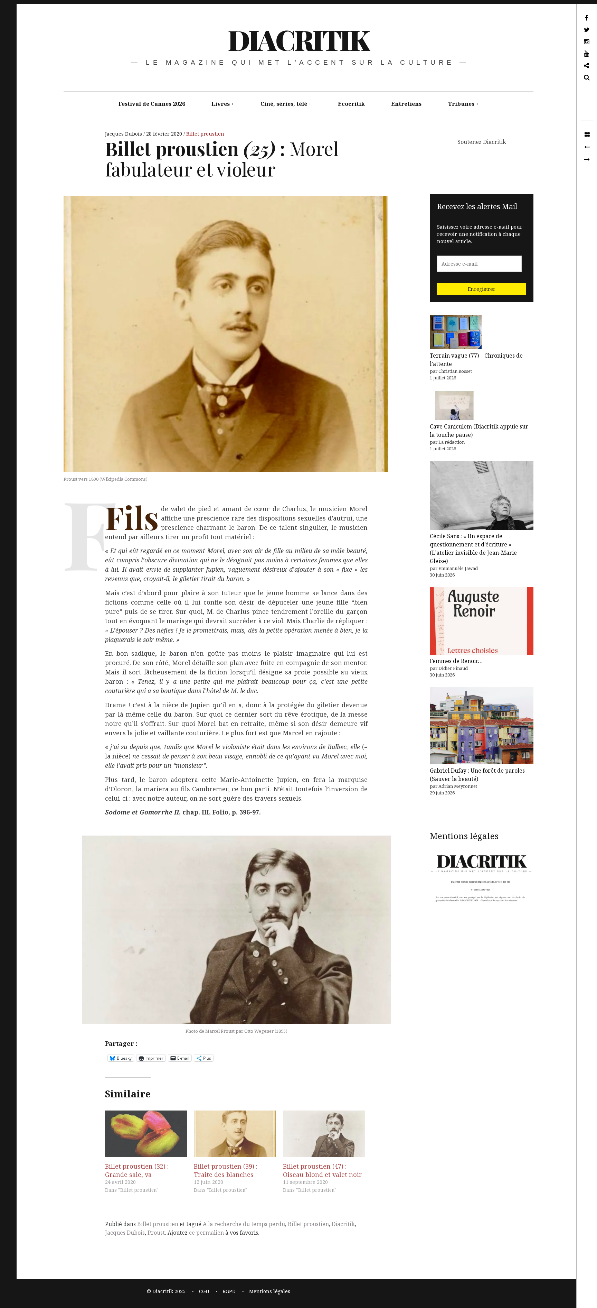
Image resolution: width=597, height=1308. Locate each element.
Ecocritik (351, 104)
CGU (204, 1291)
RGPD (229, 1291)
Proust (156, 1232)
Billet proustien (205, 133)
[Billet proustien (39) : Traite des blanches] (235, 1134)
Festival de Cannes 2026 (152, 104)
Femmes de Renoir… (456, 661)
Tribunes (461, 104)
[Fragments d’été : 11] (587, 160)
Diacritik (343, 1224)
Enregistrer (481, 289)
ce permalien (206, 1232)
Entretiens (406, 104)
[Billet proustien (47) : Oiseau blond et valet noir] (324, 1134)
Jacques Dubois (124, 133)
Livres (220, 104)
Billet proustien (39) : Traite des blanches (225, 1170)
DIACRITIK (298, 39)
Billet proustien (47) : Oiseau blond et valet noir (322, 1170)
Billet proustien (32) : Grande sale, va (137, 1170)
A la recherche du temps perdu (244, 1224)
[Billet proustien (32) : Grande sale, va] (146, 1134)
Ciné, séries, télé (283, 104)
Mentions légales (269, 1291)
